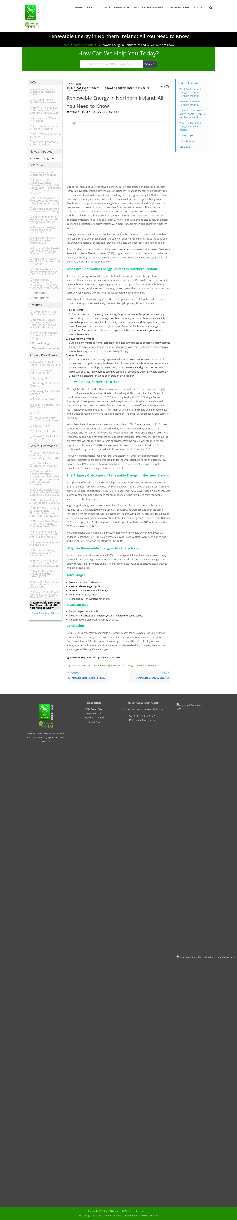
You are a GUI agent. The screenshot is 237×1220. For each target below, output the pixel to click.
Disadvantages (189, 141)
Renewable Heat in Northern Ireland (189, 103)
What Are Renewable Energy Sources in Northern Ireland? (190, 92)
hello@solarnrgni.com (144, 720)
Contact (199, 7)
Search (149, 64)
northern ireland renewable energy (92, 665)
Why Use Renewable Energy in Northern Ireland (190, 126)
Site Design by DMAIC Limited (95, 1215)
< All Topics (75, 83)
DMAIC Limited (150, 1215)
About (91, 7)
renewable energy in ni (147, 665)
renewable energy (123, 665)
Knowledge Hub (179, 7)
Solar (103, 7)
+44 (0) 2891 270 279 (144, 715)
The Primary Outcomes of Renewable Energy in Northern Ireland (192, 114)
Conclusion (185, 146)
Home (78, 7)
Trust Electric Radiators (149, 7)
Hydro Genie (121, 7)
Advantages (187, 135)
